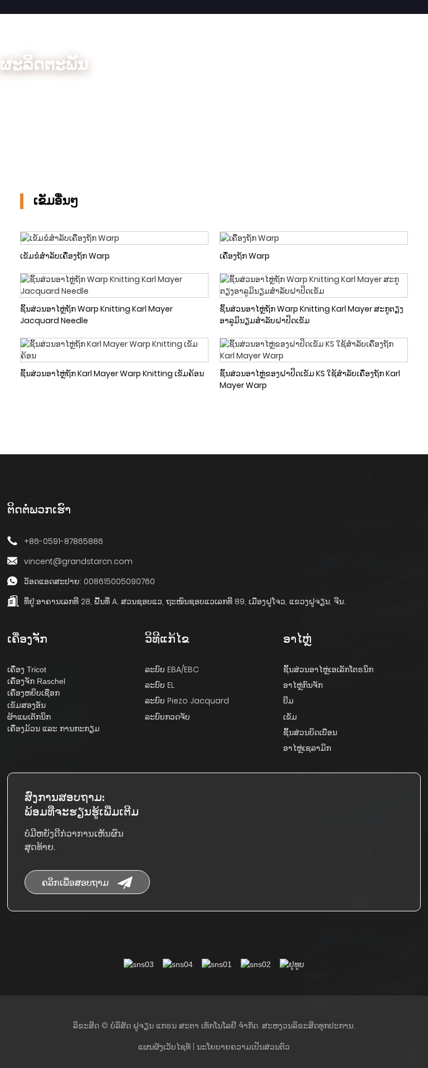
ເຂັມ (99, 90)
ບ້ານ (7, 90)
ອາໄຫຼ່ (52, 90)
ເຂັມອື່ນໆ (150, 90)
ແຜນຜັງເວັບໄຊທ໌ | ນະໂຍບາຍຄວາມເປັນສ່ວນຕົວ (214, 1046)
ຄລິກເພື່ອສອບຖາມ (75, 882)
